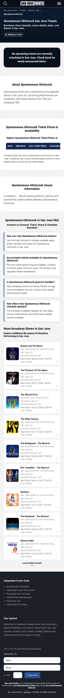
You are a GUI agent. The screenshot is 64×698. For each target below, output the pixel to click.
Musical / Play (33, 10)
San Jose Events (10, 10)
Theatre (22, 10)
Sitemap (27, 692)
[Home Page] (32, 3)
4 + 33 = (7, 675)
